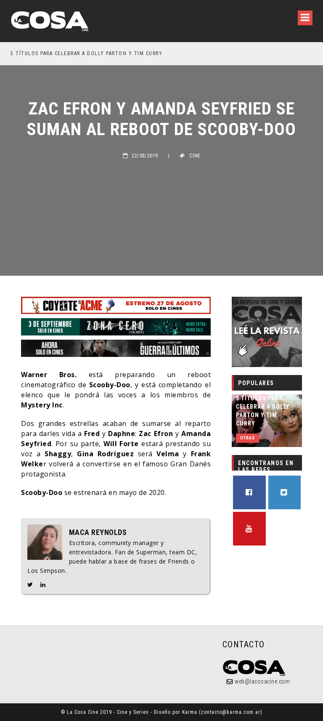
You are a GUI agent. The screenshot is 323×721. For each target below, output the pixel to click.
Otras (247, 438)
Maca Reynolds (98, 532)
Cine (195, 156)
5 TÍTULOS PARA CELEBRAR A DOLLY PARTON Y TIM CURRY (86, 53)
